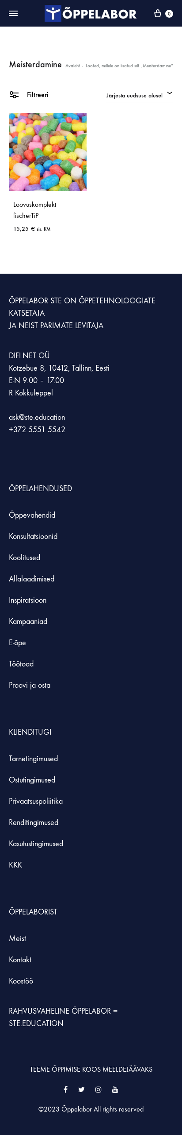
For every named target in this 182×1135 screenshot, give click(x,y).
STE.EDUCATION (36, 1023)
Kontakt (20, 960)
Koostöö (21, 981)
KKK (15, 865)
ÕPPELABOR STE (35, 301)
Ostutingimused (32, 780)
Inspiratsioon (27, 600)
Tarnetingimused (33, 758)
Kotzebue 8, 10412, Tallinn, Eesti (59, 368)
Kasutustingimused (36, 843)
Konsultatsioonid (33, 536)
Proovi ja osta (29, 685)
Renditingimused (33, 822)
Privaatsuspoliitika (36, 801)
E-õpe (17, 642)
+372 (18, 429)
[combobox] (139, 94)
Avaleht (72, 66)
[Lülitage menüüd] (13, 14)
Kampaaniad (29, 621)
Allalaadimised (31, 579)
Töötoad (21, 664)
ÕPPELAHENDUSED (40, 488)
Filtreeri (37, 94)
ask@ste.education (37, 417)
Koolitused (24, 557)
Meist (17, 938)
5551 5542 (46, 429)
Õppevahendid (32, 515)
